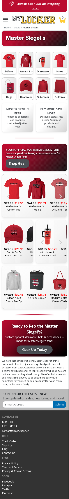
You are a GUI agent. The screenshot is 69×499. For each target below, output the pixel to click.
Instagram (8, 485)
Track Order (9, 441)
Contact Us (8, 453)
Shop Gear (17, 163)
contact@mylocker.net (15, 431)
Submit (59, 404)
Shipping (7, 445)
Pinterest (7, 493)
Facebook (8, 481)
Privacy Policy (10, 463)
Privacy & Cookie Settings (17, 471)
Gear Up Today (34, 349)
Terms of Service (12, 467)
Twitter (6, 489)
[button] (5, 19)
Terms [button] (35, 8)
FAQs (5, 449)
